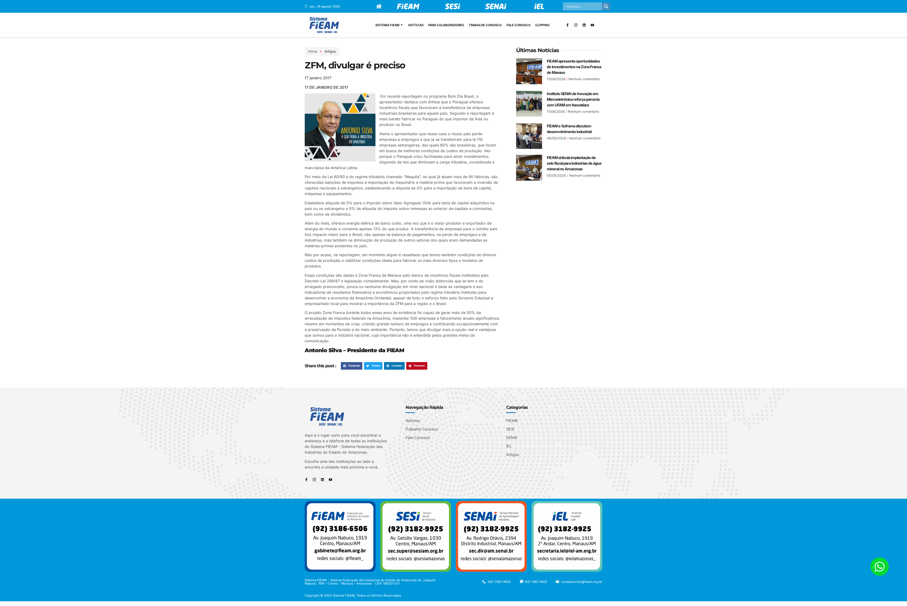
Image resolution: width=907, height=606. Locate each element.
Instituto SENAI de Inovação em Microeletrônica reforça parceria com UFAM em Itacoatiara (573, 99)
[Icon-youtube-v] (592, 25)
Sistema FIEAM (387, 25)
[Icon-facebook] (567, 25)
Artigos (330, 51)
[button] (351, 366)
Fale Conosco (518, 25)
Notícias (416, 25)
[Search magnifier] (606, 6)
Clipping (542, 25)
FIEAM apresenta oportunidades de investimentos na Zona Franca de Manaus (574, 67)
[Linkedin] (584, 25)
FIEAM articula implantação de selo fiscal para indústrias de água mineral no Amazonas (574, 163)
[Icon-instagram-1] (576, 25)
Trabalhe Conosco (485, 25)
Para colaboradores (446, 25)
